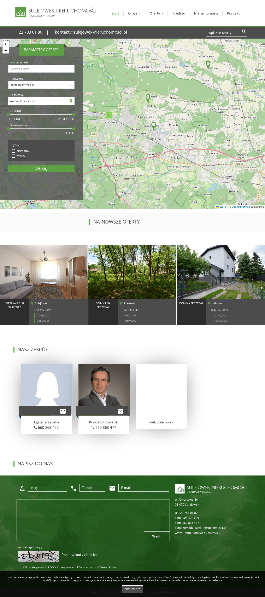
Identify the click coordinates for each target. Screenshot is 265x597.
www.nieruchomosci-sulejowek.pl (198, 533)
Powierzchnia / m (21, 125)
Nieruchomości (206, 13)
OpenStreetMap (241, 206)
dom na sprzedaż (191, 303)
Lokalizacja (17, 95)
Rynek (15, 145)
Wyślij (156, 536)
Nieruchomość (19, 62)
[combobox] (37, 101)
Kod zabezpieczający (30, 547)
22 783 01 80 (30, 32)
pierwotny (23, 151)
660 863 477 (48, 427)
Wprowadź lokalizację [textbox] (22, 101)
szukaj (41, 169)
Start (115, 13)
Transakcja (16, 78)
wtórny (21, 156)
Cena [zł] (15, 111)
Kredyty (178, 13)
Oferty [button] (155, 13)
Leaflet (223, 206)
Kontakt (233, 13)
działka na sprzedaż (103, 305)
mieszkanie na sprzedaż (14, 305)
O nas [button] (133, 13)
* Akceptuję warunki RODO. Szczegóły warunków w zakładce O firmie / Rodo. (69, 567)
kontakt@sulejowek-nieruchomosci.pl (91, 32)
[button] (208, 65)
